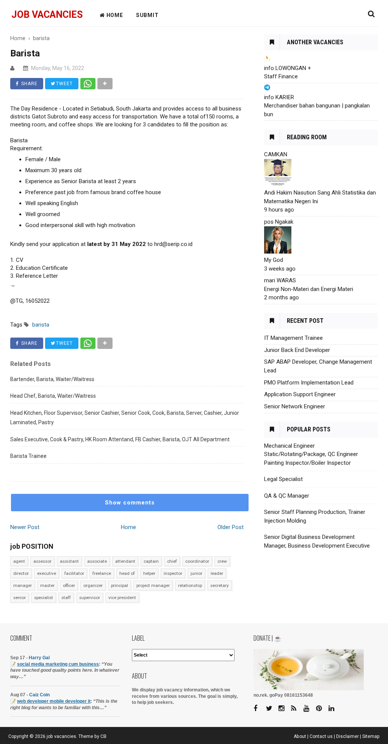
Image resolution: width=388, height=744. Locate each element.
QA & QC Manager (286, 495)
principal (119, 585)
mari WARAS (280, 280)
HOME (114, 15)
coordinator (197, 561)
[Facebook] (259, 708)
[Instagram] (284, 708)
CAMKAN (275, 154)
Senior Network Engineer (294, 406)
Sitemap (371, 736)
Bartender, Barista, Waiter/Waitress (52, 379)
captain (151, 561)
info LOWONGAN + (287, 68)
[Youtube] (309, 708)
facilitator (74, 573)
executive (46, 573)
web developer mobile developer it (54, 701)
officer (69, 585)
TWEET (64, 83)
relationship (190, 585)
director (21, 573)
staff (66, 597)
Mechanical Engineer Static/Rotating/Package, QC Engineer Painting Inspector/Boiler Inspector (311, 454)
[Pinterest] (321, 708)
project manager (153, 585)
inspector (173, 573)
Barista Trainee (28, 456)
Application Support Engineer (300, 394)
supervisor (89, 597)
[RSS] (296, 708)
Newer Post (24, 527)
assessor (42, 561)
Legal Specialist (283, 479)
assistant (69, 561)
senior (19, 597)
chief (172, 561)
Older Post (230, 527)
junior (196, 573)
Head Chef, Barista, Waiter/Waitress (53, 396)
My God (273, 260)
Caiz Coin (39, 694)
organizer (93, 585)
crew (222, 561)
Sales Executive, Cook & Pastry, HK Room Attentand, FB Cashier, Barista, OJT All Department (120, 439)
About (300, 736)
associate (97, 561)
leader (217, 573)
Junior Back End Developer (297, 350)
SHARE (29, 83)
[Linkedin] (334, 708)
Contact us (321, 736)
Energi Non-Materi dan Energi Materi (308, 289)
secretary (219, 585)
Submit (147, 15)
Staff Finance (281, 76)
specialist (43, 597)
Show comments (130, 502)
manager (22, 585)
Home (128, 527)
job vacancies (47, 14)
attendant (125, 561)
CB (103, 736)
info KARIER (279, 97)
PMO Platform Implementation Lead (309, 382)
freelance (101, 573)
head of (127, 573)
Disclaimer (347, 736)
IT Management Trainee (293, 338)
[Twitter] (271, 708)
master (47, 585)
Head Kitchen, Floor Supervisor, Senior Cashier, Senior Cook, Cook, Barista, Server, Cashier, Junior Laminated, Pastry (124, 418)
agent (19, 561)
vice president (122, 597)
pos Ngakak (278, 221)
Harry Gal (39, 657)
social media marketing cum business (58, 664)
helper (149, 573)
